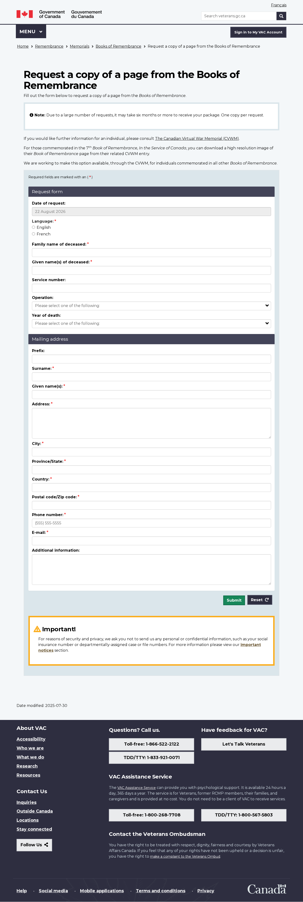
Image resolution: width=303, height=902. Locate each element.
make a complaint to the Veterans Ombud (185, 856)
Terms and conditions (160, 890)
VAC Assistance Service (136, 788)
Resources (28, 775)
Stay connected (34, 829)
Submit (234, 600)
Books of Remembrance (118, 46)
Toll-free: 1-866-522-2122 (151, 744)
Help (22, 890)
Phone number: (47, 515)
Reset (257, 600)
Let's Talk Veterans (244, 744)
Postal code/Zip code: (54, 497)
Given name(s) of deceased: (60, 262)
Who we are (30, 748)
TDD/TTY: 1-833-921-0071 (152, 757)
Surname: (41, 368)
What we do (30, 757)
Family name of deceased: (59, 244)
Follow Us (36, 846)
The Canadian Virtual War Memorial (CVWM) (197, 138)
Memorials (79, 46)
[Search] (281, 16)
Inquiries (26, 802)
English (44, 227)
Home (23, 46)
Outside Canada (35, 811)
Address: (41, 404)
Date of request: (48, 203)
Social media (53, 890)
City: (36, 443)
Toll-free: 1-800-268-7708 (151, 815)
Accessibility (31, 739)
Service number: (49, 280)
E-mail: (39, 532)
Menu (28, 31)
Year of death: (46, 315)
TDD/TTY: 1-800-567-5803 (244, 815)
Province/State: (47, 461)
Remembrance (49, 46)
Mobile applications (102, 890)
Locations (28, 820)
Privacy (205, 890)
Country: (40, 479)
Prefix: (38, 350)
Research (27, 766)
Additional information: (56, 550)
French (43, 234)
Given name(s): (47, 386)
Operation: (42, 297)
